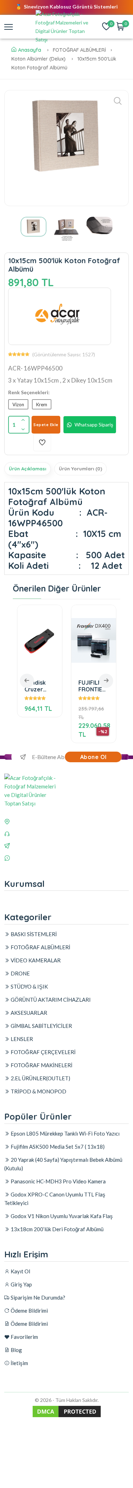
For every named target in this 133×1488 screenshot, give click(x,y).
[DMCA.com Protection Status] (66, 1417)
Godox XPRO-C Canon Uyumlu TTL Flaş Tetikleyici (54, 1198)
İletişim (19, 1363)
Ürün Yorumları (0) (80, 468)
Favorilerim (24, 1337)
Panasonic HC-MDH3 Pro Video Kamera (58, 1181)
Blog (16, 1350)
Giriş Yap (21, 1284)
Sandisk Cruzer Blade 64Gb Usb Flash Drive (39, 685)
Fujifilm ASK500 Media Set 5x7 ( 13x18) (57, 1146)
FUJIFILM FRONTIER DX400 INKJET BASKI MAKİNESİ (92, 685)
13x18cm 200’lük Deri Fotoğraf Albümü (57, 1229)
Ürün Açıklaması (27, 468)
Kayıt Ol (20, 1271)
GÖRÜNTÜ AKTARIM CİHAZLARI (50, 999)
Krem (41, 404)
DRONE (20, 973)
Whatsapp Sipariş (93, 424)
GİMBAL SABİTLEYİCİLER (41, 1026)
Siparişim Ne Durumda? (37, 1297)
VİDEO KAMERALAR (35, 960)
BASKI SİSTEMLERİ (33, 934)
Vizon (18, 404)
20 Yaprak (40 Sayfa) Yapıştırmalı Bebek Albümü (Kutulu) (63, 1163)
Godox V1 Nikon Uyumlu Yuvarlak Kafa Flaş (61, 1216)
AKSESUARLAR (28, 1012)
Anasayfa (29, 50)
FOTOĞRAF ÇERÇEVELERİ (43, 1052)
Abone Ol (93, 756)
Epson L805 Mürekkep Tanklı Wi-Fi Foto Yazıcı (65, 1133)
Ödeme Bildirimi (29, 1310)
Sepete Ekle (46, 424)
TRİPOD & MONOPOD (38, 1091)
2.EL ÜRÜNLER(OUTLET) (40, 1078)
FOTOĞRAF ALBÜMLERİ (40, 947)
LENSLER (21, 1039)
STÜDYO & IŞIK (29, 986)
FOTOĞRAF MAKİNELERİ (41, 1065)
